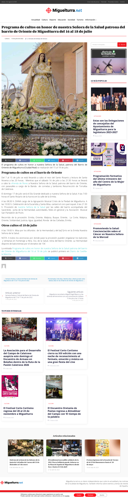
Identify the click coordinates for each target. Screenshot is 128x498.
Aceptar (79, 495)
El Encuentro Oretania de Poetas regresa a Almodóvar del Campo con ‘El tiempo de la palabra (64, 412)
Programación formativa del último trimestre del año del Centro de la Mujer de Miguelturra (108, 180)
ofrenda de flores (19, 183)
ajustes (67, 496)
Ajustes (102, 495)
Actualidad (97, 116)
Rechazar (90, 495)
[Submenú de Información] (96, 19)
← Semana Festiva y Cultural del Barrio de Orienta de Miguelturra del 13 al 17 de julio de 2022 (20, 279)
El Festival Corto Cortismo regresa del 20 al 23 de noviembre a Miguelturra (18, 410)
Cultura (7, 38)
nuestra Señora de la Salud (31, 207)
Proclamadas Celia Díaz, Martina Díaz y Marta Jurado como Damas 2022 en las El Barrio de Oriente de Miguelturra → (66, 279)
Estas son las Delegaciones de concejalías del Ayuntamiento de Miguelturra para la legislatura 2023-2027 (108, 126)
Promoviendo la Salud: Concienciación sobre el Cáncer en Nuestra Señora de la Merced (108, 233)
